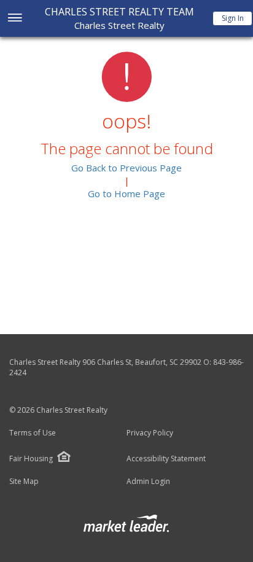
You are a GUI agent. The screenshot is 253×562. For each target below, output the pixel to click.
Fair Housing (31, 458)
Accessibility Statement (166, 459)
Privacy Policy (149, 433)
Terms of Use (32, 433)
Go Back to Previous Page (126, 168)
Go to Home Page (126, 193)
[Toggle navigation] (14, 19)
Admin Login (148, 481)
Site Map (24, 481)
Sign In (233, 18)
